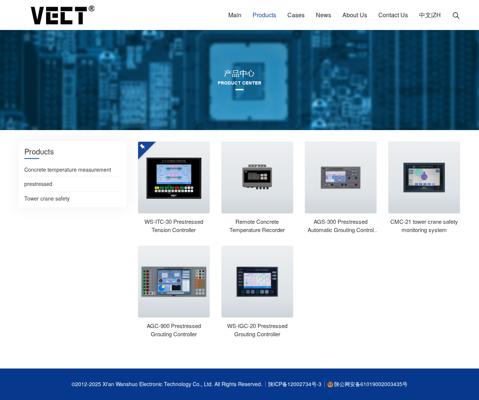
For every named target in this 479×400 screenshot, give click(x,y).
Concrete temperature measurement (67, 169)
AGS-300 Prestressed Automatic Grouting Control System (341, 229)
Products (264, 14)
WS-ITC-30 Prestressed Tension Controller (173, 225)
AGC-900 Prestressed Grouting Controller (174, 330)
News (323, 14)
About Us (354, 14)
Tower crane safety (47, 198)
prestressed (38, 184)
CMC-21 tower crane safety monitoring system (424, 225)
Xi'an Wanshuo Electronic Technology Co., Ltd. (158, 384)
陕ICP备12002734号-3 (294, 384)
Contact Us (393, 14)
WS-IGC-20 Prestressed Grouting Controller (257, 330)
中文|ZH (430, 14)
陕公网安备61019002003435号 (371, 384)
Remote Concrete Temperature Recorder (257, 225)
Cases (296, 14)
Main (234, 14)
